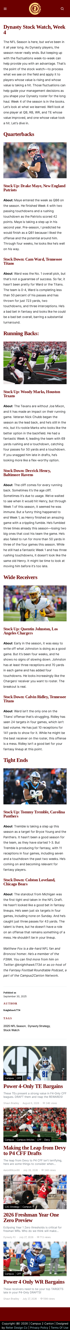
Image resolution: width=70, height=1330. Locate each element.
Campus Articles (25, 1139)
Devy (47, 1139)
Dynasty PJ (9, 1236)
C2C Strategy (12, 1206)
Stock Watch (11, 1030)
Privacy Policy (39, 1327)
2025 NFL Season (14, 1026)
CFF (19, 1078)
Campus (9, 1078)
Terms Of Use (59, 1327)
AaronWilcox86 (11, 1169)
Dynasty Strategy (39, 1026)
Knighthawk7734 (11, 1010)
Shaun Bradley (11, 1103)
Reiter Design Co (17, 1327)
